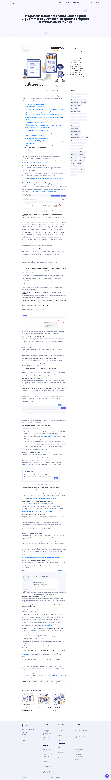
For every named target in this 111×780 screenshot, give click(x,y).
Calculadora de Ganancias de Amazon (48, 772)
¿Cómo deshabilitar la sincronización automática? (37, 130)
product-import (74, 140)
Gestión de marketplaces (80, 734)
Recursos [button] (84, 2)
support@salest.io (27, 654)
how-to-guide (74, 114)
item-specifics (80, 146)
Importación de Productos (46, 731)
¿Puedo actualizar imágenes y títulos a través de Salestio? (39, 120)
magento (73, 172)
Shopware (60, 733)
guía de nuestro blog (45, 374)
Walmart (59, 757)
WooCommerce (61, 738)
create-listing (41, 682)
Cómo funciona (46, 739)
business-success (75, 125)
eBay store (82, 169)
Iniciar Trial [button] (96, 2)
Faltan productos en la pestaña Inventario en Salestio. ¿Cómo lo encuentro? (43, 125)
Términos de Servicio (73, 776)
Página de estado (79, 749)
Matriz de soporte (47, 766)
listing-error (73, 120)
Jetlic (26, 777)
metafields (81, 154)
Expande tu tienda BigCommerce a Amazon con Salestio (34, 162)
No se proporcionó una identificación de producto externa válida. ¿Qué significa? (44, 109)
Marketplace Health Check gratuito (81, 731)
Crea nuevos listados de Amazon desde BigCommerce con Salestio (37, 256)
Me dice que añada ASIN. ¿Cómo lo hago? (35, 106)
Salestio (50, 26)
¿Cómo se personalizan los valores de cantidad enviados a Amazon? (41, 132)
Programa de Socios (79, 746)
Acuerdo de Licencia (79, 754)
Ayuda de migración (79, 739)
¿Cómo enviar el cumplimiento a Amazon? (36, 140)
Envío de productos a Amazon (31, 103)
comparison (73, 148)
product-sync (74, 157)
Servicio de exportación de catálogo (81, 737)
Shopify (59, 728)
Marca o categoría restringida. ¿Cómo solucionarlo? (38, 112)
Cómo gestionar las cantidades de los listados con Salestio (43, 498)
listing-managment (75, 134)
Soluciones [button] (68, 2)
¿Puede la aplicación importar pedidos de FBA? (37, 138)
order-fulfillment (74, 128)
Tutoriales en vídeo (47, 754)
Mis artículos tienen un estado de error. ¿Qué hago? (38, 108)
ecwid (80, 148)
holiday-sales (83, 151)
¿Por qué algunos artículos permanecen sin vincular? (38, 127)
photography (81, 160)
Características (46, 737)
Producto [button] (61, 2)
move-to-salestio (75, 122)
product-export (53, 682)
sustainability (79, 163)
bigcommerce (35, 681)
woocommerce (82, 120)
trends (72, 163)
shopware (73, 117)
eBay (59, 749)
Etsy (58, 754)
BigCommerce (61, 730)
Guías (44, 751)
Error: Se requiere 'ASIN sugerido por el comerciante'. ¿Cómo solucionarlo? (43, 111)
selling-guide (63, 682)
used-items (73, 174)
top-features (81, 172)
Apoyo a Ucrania (78, 759)
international (83, 140)
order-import (47, 682)
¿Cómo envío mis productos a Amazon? (35, 104)
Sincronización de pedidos (30, 137)
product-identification (75, 137)
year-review (82, 157)
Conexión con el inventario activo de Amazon (34, 122)
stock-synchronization (75, 105)
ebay (84, 94)
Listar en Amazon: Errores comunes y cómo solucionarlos (43, 191)
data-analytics (74, 151)
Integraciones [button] (76, 2)
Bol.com (61, 759)
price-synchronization (75, 111)
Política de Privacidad (84, 776)
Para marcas (78, 728)
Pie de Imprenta (86, 777)
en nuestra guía (48, 625)
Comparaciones (46, 756)
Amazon (59, 747)
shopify (72, 94)
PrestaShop (60, 735)
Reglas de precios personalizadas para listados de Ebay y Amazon (37, 511)
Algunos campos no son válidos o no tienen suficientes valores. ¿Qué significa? (44, 114)
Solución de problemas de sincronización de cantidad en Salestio (36, 530)
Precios (44, 742)
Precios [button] (90, 2)
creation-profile (81, 117)
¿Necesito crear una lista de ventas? (34, 124)
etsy (78, 96)
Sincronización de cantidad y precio (32, 129)
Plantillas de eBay (47, 769)
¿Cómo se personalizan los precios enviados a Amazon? (39, 133)
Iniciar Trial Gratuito (79, 756)
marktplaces (73, 154)
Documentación (46, 749)
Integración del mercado (48, 728)
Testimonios (46, 761)
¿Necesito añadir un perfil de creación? (35, 116)
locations (81, 166)
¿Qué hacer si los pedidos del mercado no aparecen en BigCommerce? (42, 145)
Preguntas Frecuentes (48, 764)
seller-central (74, 169)
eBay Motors (60, 752)
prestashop (82, 114)
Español (25, 744)
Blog (55, 26)
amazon (29, 681)
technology (73, 160)
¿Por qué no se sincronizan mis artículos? (35, 135)
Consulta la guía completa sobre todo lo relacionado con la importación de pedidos (41, 557)
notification (73, 143)
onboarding (85, 137)
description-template (75, 131)
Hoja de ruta (77, 751)
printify (72, 146)
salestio (58, 681)
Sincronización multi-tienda (47, 734)
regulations (73, 166)
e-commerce (82, 143)
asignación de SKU (49, 436)
